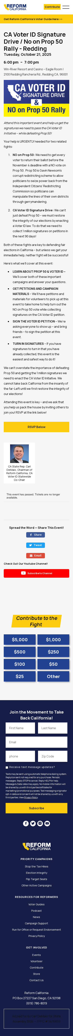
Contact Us (36, 980)
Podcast (36, 910)
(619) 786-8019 (36, 1003)
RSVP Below (36, 427)
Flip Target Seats (36, 879)
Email (36, 555)
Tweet (35, 545)
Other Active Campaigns (37, 885)
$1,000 (53, 639)
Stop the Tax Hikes (36, 866)
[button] (66, 6)
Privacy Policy (31, 797)
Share (36, 534)
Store (36, 973)
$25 (20, 676)
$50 (53, 664)
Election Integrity (36, 872)
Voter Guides (36, 904)
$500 (19, 652)
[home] (18, 7)
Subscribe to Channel (36, 573)
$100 (19, 664)
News (36, 917)
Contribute (52, 7)
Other (53, 676)
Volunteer (36, 961)
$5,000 (20, 639)
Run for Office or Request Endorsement (36, 929)
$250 (53, 652)
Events (36, 954)
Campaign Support (36, 923)
